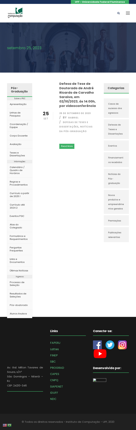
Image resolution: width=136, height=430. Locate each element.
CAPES (54, 374)
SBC (53, 362)
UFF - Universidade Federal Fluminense (100, 2)
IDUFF (54, 393)
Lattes (54, 349)
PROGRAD (57, 368)
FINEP (54, 355)
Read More (67, 146)
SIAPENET (56, 387)
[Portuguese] (9, 425)
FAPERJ (55, 343)
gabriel (73, 117)
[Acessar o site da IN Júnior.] (101, 386)
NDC (53, 399)
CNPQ (54, 380)
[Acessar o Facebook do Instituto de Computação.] (99, 344)
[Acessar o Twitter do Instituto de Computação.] (110, 344)
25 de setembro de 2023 (75, 113)
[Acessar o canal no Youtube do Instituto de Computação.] (100, 353)
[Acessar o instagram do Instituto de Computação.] (122, 344)
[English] (5, 425)
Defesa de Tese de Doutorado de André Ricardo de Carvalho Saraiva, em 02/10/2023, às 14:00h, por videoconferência (77, 94)
